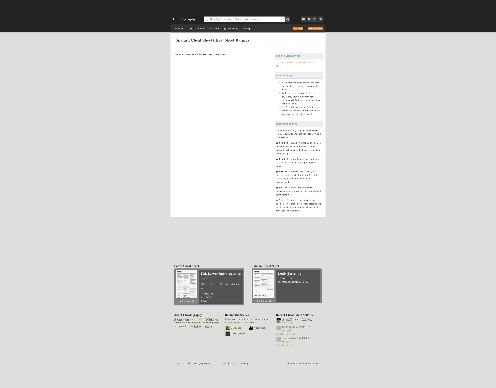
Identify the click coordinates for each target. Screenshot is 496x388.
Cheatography (181, 319)
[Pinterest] (314, 19)
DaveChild (236, 327)
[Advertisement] (248, 7)
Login (298, 28)
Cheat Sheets (197, 28)
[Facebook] (303, 19)
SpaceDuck (259, 327)
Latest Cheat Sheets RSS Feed (304, 363)
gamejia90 (287, 319)
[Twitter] (309, 19)
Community (232, 28)
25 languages (212, 322)
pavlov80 (286, 326)
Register (315, 28)
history (197, 326)
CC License (220, 363)
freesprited (208, 293)
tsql (205, 301)
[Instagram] (320, 19)
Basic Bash (307, 319)
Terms (234, 363)
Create (215, 28)
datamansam (286, 278)
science (208, 326)
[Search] (287, 19)
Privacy (244, 363)
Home (180, 28)
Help (248, 28)
